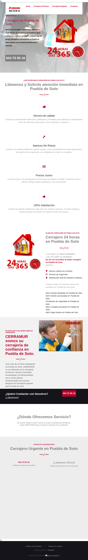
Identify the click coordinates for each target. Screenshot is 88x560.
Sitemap (51, 550)
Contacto (74, 6)
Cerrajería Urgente (59, 6)
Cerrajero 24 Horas (41, 6)
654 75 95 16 (15, 58)
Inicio (28, 6)
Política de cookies (55, 546)
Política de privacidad (34, 546)
